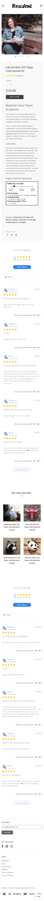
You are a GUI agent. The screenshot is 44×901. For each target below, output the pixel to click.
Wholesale (5, 861)
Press (4, 864)
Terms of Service (8, 875)
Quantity (9, 80)
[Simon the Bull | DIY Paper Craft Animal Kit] (32, 513)
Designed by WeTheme (27, 888)
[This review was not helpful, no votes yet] (38, 315)
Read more (8, 383)
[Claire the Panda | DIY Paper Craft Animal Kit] (32, 546)
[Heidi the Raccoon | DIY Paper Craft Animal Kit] (11, 546)
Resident (4, 888)
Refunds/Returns (8, 872)
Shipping (4, 869)
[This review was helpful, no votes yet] (34, 315)
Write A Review (22, 267)
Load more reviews (22, 470)
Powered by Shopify (14, 888)
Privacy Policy (6, 867)
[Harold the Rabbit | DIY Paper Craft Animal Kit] (11, 513)
